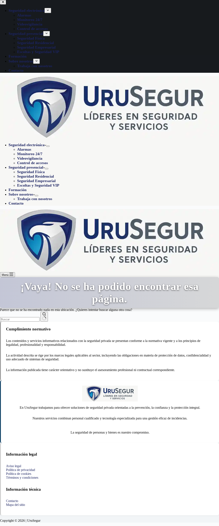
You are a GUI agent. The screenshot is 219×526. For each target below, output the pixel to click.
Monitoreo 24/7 (29, 154)
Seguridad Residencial (35, 176)
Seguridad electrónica (26, 145)
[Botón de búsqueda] (44, 317)
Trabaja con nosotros (34, 199)
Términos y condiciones (22, 477)
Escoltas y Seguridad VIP (38, 185)
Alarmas (24, 149)
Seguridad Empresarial (36, 181)
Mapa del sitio (15, 505)
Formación (18, 190)
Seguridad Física (31, 172)
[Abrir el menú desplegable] (48, 146)
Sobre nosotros (21, 194)
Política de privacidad (20, 470)
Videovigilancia (29, 158)
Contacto (16, 203)
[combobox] (20, 319)
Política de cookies (18, 473)
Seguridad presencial (26, 167)
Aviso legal (13, 466)
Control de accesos (32, 163)
